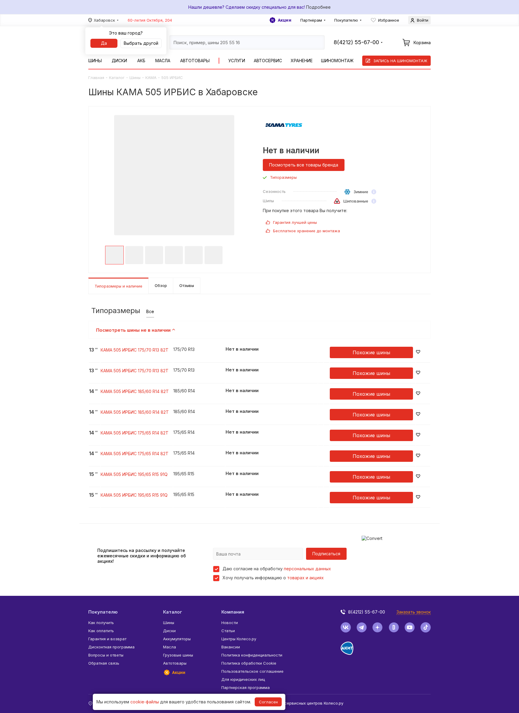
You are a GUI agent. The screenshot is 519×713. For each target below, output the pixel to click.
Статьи (228, 630)
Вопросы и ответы (105, 655)
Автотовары (195, 60)
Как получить (101, 622)
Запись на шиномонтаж (400, 60)
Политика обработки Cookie (248, 663)
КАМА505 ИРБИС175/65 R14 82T (134, 432)
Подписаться (326, 553)
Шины (95, 60)
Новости (229, 622)
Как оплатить (101, 630)
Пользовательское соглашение (252, 671)
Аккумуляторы (177, 638)
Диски (119, 60)
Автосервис (268, 60)
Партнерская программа (245, 687)
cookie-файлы (144, 701)
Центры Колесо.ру (238, 638)
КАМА (150, 77)
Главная (96, 77)
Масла (162, 60)
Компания (232, 612)
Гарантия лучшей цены (295, 222)
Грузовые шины (178, 655)
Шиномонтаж (337, 60)
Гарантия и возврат (107, 638)
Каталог (117, 77)
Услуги (236, 60)
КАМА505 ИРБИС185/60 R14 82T (135, 391)
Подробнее (318, 7)
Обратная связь (103, 663)
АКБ (141, 60)
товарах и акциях (305, 577)
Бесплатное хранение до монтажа (306, 231)
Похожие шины (371, 352)
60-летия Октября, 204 (150, 20)
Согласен (268, 701)
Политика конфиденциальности (251, 655)
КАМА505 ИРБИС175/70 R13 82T (134, 349)
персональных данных (307, 568)
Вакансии (230, 646)
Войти (422, 20)
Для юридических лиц (243, 679)
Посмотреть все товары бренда (303, 164)
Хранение (302, 60)
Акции (284, 20)
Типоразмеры (283, 177)
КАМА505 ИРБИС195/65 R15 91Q (134, 474)
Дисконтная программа (111, 646)
